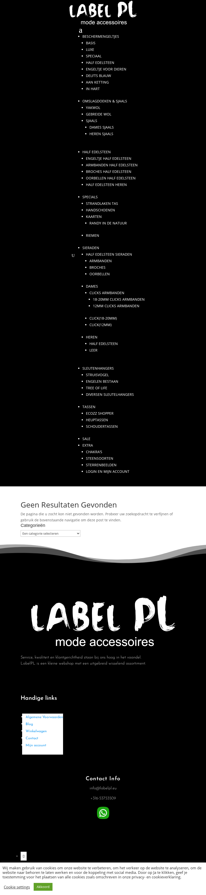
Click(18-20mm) (103, 318)
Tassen (88, 406)
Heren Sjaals (101, 133)
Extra (87, 445)
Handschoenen (100, 210)
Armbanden (100, 260)
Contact (32, 738)
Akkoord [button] (43, 886)
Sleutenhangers (98, 368)
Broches (97, 267)
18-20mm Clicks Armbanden (119, 299)
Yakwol (93, 107)
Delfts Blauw (98, 75)
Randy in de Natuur (108, 223)
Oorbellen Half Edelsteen (111, 178)
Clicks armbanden (106, 292)
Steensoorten (99, 458)
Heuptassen (97, 419)
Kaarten (94, 216)
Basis (90, 43)
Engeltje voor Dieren (106, 69)
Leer (93, 350)
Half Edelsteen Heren (106, 184)
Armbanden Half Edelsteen (112, 165)
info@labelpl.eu (103, 788)
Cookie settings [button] (17, 887)
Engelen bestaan (102, 381)
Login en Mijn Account (107, 471)
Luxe (90, 49)
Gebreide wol (98, 114)
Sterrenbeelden (101, 464)
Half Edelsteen (96, 151)
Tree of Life (96, 387)
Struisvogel (97, 374)
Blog (29, 724)
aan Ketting (97, 82)
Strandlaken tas (102, 203)
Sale (86, 438)
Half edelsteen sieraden (109, 254)
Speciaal (93, 56)
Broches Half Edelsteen (108, 171)
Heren (91, 337)
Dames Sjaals (101, 127)
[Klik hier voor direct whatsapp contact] (103, 819)
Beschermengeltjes (100, 36)
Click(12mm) (100, 324)
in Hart (93, 88)
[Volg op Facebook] (24, 856)
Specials (90, 196)
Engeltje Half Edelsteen (108, 158)
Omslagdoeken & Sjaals (104, 101)
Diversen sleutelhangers (110, 394)
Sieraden (90, 247)
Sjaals (91, 120)
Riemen (92, 235)
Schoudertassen (102, 426)
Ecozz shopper (100, 413)
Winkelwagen (36, 731)
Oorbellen (99, 273)
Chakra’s (94, 451)
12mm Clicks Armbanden (116, 305)
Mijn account (36, 745)
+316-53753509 (103, 798)
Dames (92, 286)
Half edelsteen (100, 62)
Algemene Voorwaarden (44, 717)
